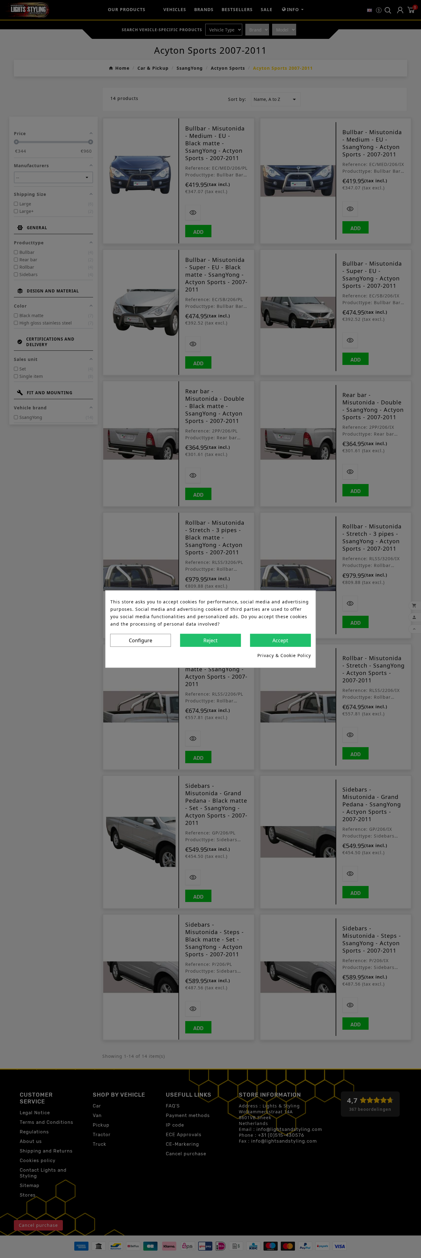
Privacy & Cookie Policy (284, 655)
